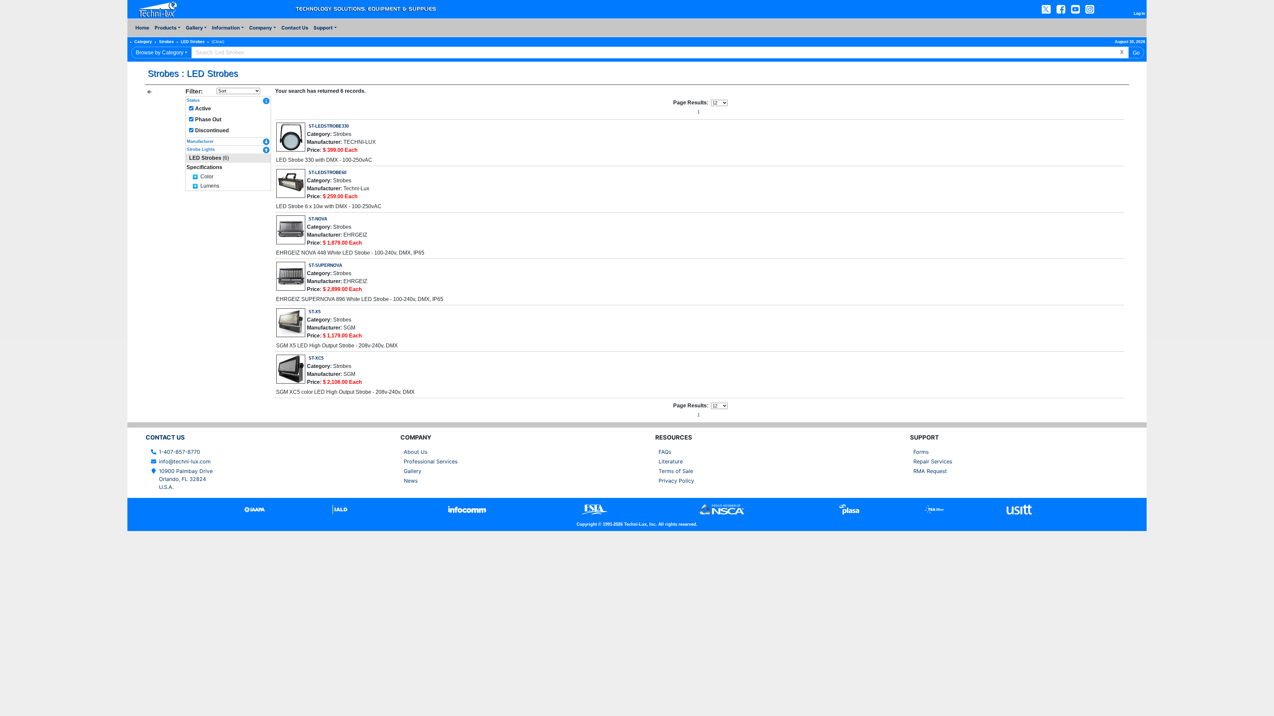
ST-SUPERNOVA (325, 265)
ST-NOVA (318, 218)
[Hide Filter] (149, 92)
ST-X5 (314, 311)
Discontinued (212, 130)
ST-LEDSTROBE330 (329, 126)
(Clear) (218, 41)
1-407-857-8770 (179, 451)
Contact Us (294, 28)
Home (142, 28)
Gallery (412, 471)
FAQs (665, 451)
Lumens (209, 186)
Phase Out (208, 119)
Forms (921, 451)
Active (203, 108)
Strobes (166, 41)
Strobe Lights (201, 149)
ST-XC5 (316, 358)
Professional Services (431, 461)
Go (1136, 53)
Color (206, 176)
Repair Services (932, 461)
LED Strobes (193, 41)
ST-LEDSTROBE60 (327, 172)
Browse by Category (159, 52)
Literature (671, 461)
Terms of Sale (676, 471)
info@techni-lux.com (185, 461)
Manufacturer (200, 141)
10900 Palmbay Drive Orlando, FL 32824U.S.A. (186, 479)
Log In (1139, 13)
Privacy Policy (676, 480)
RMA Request (930, 471)
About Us (415, 451)
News (411, 480)
